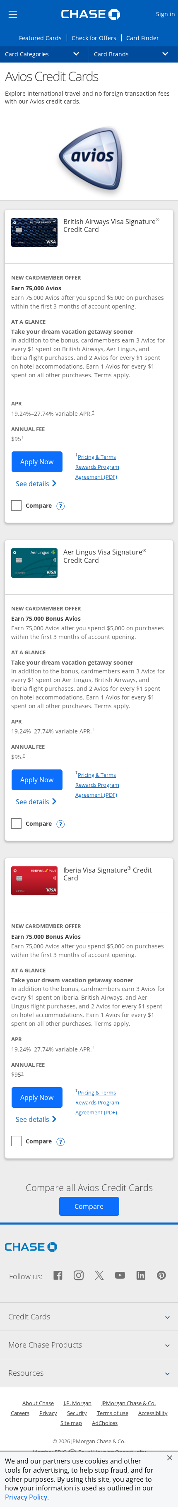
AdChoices (105, 1423)
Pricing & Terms (97, 457)
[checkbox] (31, 505)
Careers (20, 1413)
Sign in (166, 14)
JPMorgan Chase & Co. (128, 1403)
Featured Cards (42, 38)
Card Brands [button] (136, 54)
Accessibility (153, 1413)
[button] (169, 1457)
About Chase (38, 1403)
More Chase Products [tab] (93, 1344)
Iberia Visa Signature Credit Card (107, 874)
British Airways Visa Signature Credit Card (112, 226)
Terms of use (112, 1413)
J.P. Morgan (77, 1403)
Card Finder (145, 38)
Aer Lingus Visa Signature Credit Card (112, 556)
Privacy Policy (26, 1497)
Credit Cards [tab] (93, 1316)
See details (37, 483)
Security (77, 1413)
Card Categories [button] (47, 54)
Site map (71, 1423)
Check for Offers (96, 38)
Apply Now (41, 461)
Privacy (48, 1413)
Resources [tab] (93, 1372)
